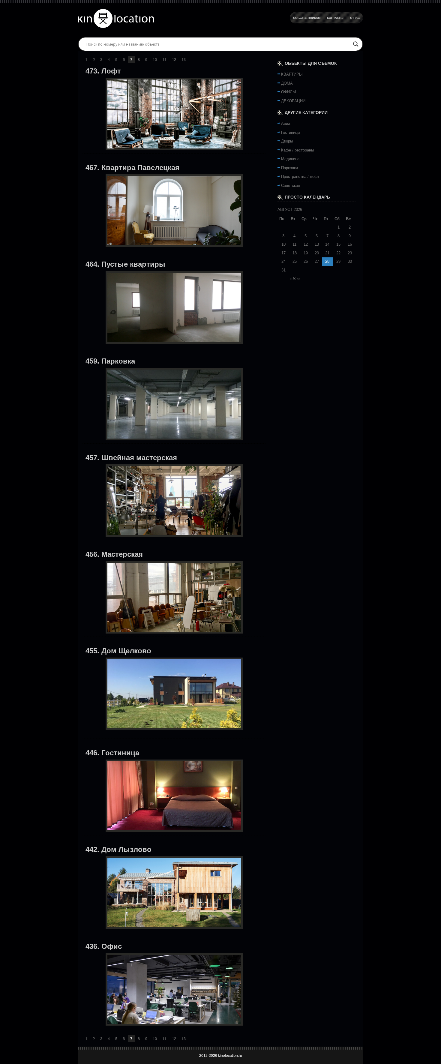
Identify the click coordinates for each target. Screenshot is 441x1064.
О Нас (355, 17)
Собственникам (306, 17)
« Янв (295, 278)
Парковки (289, 167)
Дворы (287, 141)
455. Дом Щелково (118, 651)
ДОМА (287, 83)
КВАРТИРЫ (292, 74)
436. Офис (104, 946)
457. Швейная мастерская (131, 458)
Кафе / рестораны (297, 150)
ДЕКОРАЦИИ (293, 100)
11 (164, 59)
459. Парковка (110, 361)
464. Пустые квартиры (125, 264)
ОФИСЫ (288, 91)
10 (155, 59)
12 (174, 59)
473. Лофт (103, 71)
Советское (290, 185)
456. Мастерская (114, 554)
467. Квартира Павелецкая (132, 167)
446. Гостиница (112, 753)
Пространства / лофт (300, 176)
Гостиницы (290, 132)
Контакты (335, 17)
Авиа (285, 123)
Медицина (290, 158)
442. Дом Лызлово (119, 849)
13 (184, 59)
